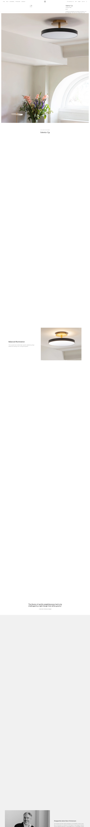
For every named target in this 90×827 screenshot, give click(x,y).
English (79, 1)
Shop (4, 2)
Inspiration (23, 2)
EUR (75, 1)
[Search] (86, 2)
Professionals (18, 2)
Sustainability (12, 2)
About (7, 2)
